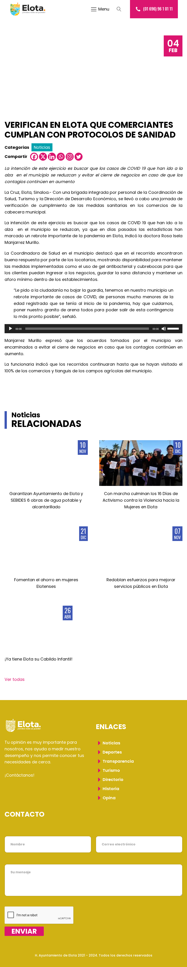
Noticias (42, 147)
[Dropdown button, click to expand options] (121, 9)
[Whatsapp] (61, 157)
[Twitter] (79, 157)
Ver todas (15, 679)
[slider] (173, 328)
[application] (93, 328)
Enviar (24, 931)
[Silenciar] (163, 328)
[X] (43, 157)
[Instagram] (70, 157)
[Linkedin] (52, 157)
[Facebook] (34, 157)
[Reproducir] (10, 328)
